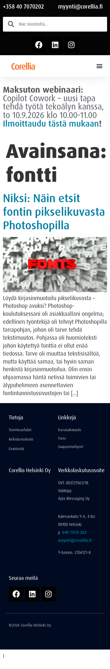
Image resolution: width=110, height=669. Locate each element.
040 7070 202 (74, 532)
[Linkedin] (55, 44)
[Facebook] (39, 44)
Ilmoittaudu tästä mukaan (51, 123)
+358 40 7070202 (23, 6)
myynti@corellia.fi (80, 6)
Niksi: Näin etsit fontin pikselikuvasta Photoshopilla (54, 212)
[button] (99, 66)
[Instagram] (71, 44)
